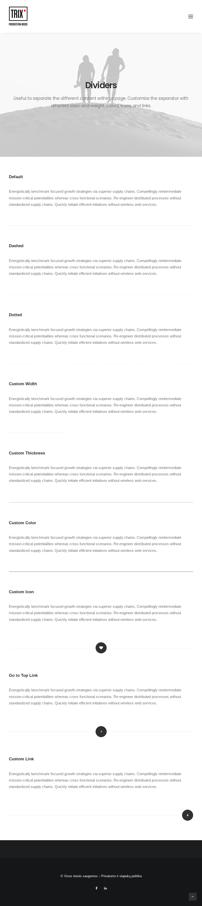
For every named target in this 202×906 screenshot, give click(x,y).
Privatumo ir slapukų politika (121, 876)
